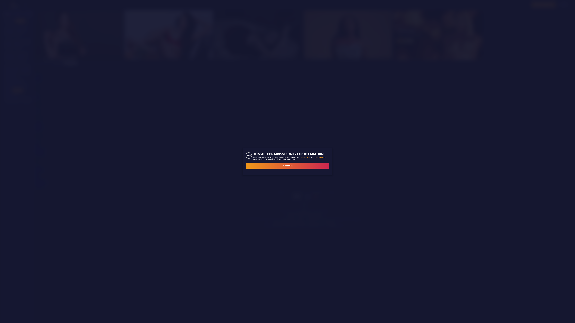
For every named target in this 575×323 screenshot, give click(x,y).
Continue (287, 165)
